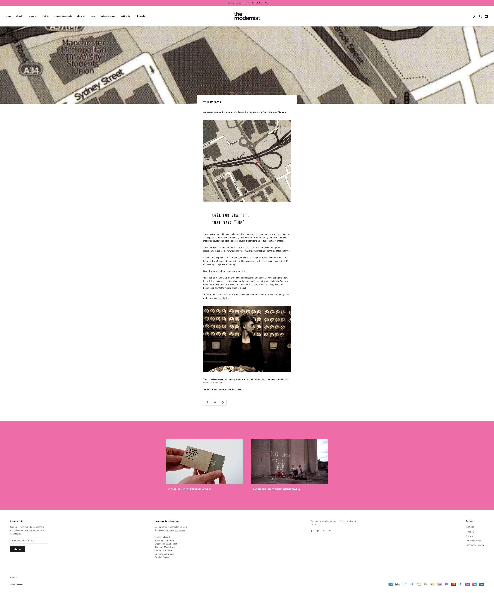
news (92, 16)
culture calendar (108, 16)
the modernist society (175, 530)
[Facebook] (312, 530)
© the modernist (16, 584)
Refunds (470, 527)
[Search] (480, 16)
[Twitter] (318, 530)
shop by (20, 16)
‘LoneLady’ (223, 298)
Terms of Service (473, 541)
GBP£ (12, 578)
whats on (33, 16)
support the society (63, 16)
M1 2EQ (183, 527)
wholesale (140, 16)
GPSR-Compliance (475, 545)
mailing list (125, 16)
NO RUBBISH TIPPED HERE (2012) (276, 489)
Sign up (17, 549)
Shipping (470, 531)
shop (8, 16)
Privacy (469, 536)
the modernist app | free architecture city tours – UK (247, 3)
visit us (46, 16)
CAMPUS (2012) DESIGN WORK (189, 489)
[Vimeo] (330, 530)
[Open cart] (486, 16)
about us (81, 16)
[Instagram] (324, 530)
